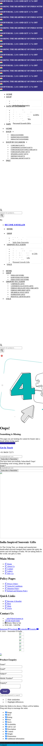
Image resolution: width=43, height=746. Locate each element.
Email (3, 466)
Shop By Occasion (15, 142)
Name (2, 664)
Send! (5, 691)
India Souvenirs (17, 135)
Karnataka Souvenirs (19, 137)
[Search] (2, 215)
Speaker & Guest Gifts (19, 154)
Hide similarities (13, 700)
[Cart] (1, 357)
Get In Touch (6, 447)
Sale (8, 160)
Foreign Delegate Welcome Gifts (24, 150)
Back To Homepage (7, 443)
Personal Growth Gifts (20, 158)
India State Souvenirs (19, 139)
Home (9, 128)
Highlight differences (15, 702)
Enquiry (3, 683)
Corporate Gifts (17, 145)
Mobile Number (6, 678)
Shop (8, 131)
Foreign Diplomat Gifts (20, 152)
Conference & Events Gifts (21, 147)
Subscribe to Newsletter (9, 459)
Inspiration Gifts (18, 156)
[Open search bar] (1, 210)
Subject (3, 674)
